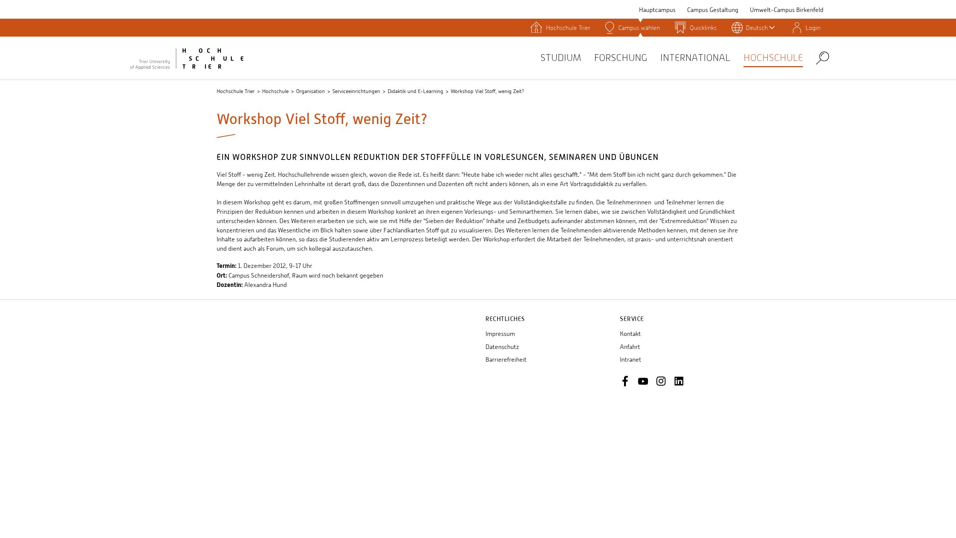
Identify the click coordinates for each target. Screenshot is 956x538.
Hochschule (773, 57)
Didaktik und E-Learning (415, 91)
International (695, 57)
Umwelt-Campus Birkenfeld (786, 9)
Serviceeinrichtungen (356, 91)
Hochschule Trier (236, 91)
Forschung (620, 57)
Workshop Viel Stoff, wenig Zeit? (487, 91)
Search (822, 57)
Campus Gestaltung (712, 9)
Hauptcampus (657, 9)
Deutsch (757, 27)
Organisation (310, 91)
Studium (560, 57)
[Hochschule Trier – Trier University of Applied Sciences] (186, 58)
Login (813, 27)
